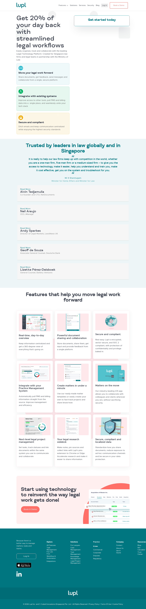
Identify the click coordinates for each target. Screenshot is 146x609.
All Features (51, 545)
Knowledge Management (75, 558)
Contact (119, 545)
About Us (119, 548)
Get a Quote (118, 552)
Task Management (75, 553)
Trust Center (140, 553)
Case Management (75, 549)
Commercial (97, 550)
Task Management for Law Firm (52, 551)
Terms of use (106, 604)
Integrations (51, 561)
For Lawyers (75, 545)
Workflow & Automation (51, 557)
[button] (30, 509)
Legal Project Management (75, 562)
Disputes (96, 556)
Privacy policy (94, 604)
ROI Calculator (141, 549)
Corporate (97, 553)
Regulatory (97, 559)
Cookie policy (118, 604)
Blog (139, 545)
